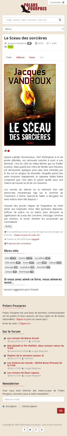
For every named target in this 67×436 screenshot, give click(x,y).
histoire (25, 258)
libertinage (26, 271)
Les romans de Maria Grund (23, 338)
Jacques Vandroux (17, 43)
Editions (20, 57)
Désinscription (29, 406)
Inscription (11, 406)
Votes (32, 57)
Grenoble (43, 267)
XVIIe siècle (12, 262)
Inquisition (27, 267)
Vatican (55, 262)
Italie (10, 258)
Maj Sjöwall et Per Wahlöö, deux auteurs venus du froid (35, 347)
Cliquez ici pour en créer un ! (27, 235)
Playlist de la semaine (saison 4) (25, 355)
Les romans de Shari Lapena (23, 372)
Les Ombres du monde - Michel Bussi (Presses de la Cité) (34, 364)
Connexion (56, 2)
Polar (9, 57)
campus (10, 271)
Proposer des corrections (19, 243)
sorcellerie (42, 258)
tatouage (11, 267)
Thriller (8, 226)
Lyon (41, 262)
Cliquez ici (21, 319)
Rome (28, 262)
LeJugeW (35, 239)
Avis (42, 57)
